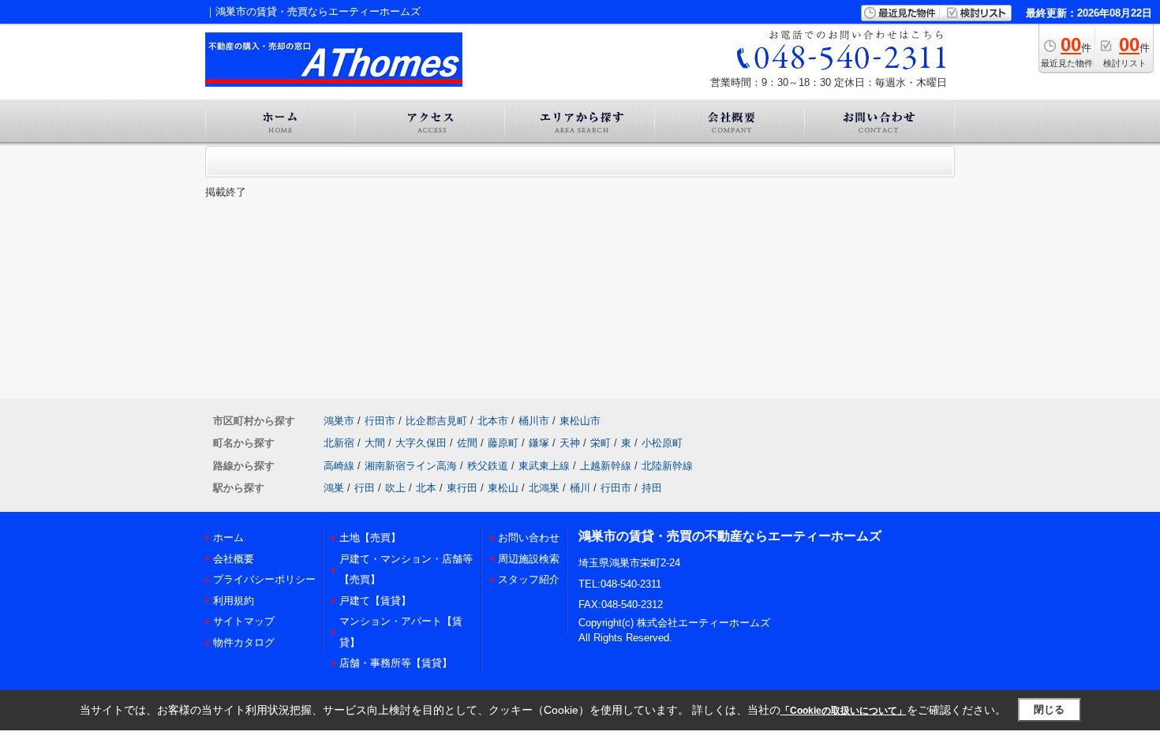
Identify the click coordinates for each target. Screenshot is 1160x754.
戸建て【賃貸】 (375, 601)
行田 (364, 488)
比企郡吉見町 (436, 421)
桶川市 (533, 421)
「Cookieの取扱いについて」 (843, 710)
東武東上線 (544, 466)
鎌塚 (539, 443)
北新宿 (339, 443)
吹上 (395, 488)
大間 (375, 443)
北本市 (492, 421)
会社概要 (233, 559)
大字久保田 (421, 443)
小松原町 (662, 443)
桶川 (580, 488)
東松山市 (580, 421)
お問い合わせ (528, 537)
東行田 (462, 488)
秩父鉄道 (487, 466)
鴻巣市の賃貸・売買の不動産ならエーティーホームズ (729, 536)
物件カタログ (244, 642)
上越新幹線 (605, 466)
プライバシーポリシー (264, 579)
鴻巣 (334, 488)
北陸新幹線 (667, 466)
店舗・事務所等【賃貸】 (395, 663)
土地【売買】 (370, 537)
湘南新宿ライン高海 (411, 466)
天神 (569, 443)
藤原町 (503, 443)
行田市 (380, 421)
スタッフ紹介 (528, 579)
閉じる (1049, 709)
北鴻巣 (544, 488)
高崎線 (339, 466)
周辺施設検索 (528, 559)
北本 (426, 488)
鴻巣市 (339, 421)
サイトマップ (244, 621)
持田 (652, 488)
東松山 (503, 488)
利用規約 (233, 601)
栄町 (600, 443)
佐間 (467, 443)
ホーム (228, 537)
